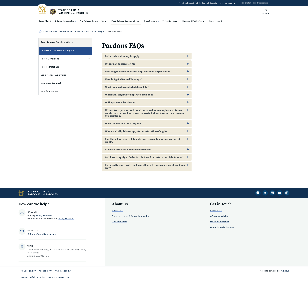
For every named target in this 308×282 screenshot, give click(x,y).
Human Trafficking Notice (33, 277)
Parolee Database (50, 67)
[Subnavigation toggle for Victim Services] (179, 21)
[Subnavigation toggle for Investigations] (160, 21)
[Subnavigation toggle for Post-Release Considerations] (141, 21)
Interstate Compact (51, 83)
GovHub (285, 271)
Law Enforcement (50, 91)
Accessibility (45, 271)
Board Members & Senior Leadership (130, 216)
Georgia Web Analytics (58, 277)
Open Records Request (222, 227)
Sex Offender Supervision (54, 75)
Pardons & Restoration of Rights (90, 31)
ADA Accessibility (219, 216)
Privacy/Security (62, 271)
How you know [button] (226, 3)
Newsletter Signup (219, 222)
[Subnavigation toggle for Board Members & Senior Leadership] (77, 21)
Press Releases (119, 222)
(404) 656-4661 (43, 215)
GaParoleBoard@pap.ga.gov (41, 234)
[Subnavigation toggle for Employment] (224, 21)
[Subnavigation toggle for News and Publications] (206, 21)
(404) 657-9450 (66, 218)
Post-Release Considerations (58, 31)
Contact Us (216, 211)
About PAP (117, 211)
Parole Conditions (50, 59)
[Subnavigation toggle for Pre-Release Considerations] (108, 21)
